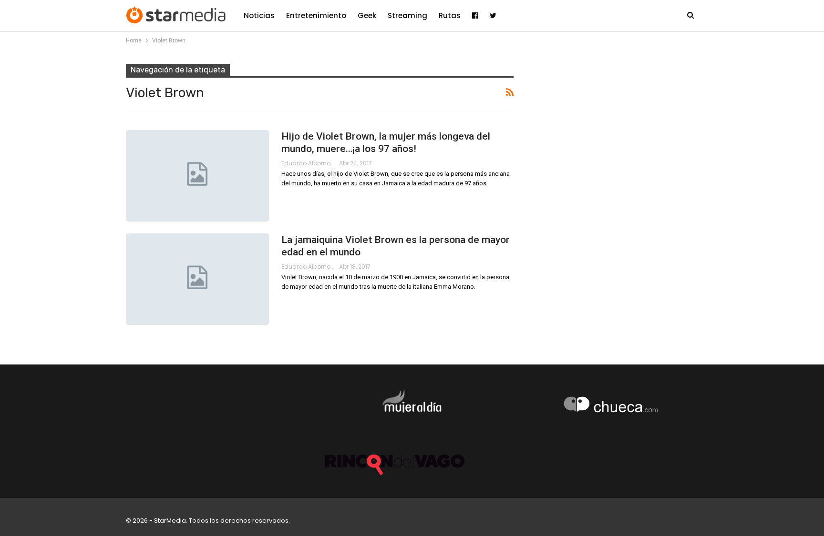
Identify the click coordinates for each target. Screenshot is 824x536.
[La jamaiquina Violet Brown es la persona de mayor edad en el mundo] (197, 279)
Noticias (259, 15)
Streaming (407, 15)
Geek (367, 15)
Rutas (450, 15)
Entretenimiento (316, 15)
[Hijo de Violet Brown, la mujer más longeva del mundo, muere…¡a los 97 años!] (197, 176)
